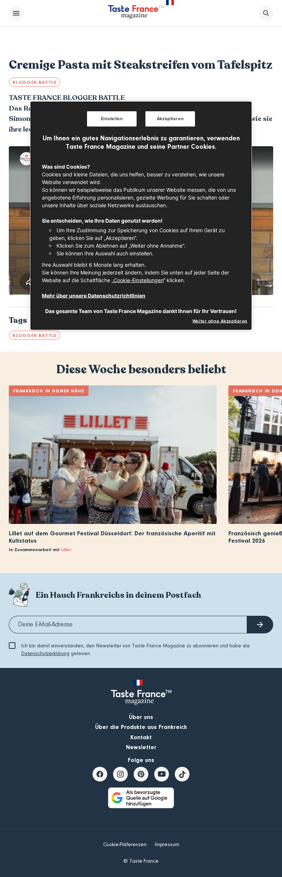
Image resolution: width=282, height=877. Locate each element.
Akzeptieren (170, 118)
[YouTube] (161, 774)
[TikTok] (182, 774)
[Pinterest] (141, 774)
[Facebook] (100, 774)
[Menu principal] (16, 13)
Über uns (141, 717)
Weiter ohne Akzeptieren (219, 320)
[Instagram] (120, 774)
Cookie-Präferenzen (125, 845)
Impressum (167, 845)
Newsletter (141, 747)
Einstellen (112, 118)
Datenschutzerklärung (45, 654)
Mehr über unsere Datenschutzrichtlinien (93, 295)
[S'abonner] (260, 624)
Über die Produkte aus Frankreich (141, 727)
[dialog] (141, 216)
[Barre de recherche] (265, 13)
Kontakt (141, 737)
